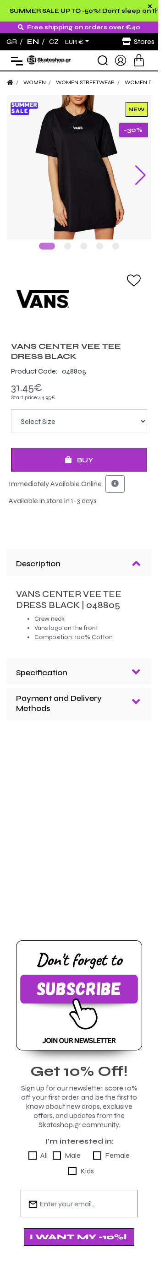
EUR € (74, 42)
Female (117, 1155)
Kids (87, 1170)
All (44, 1155)
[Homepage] (10, 82)
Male (73, 1155)
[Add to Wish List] (133, 279)
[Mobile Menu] (15, 61)
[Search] (103, 60)
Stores (144, 41)
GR (11, 41)
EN (33, 41)
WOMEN (34, 82)
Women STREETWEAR (85, 82)
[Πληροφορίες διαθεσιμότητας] (115, 484)
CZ (54, 41)
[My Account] (120, 59)
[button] (47, 246)
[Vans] (79, 298)
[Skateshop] (49, 59)
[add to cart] (138, 60)
